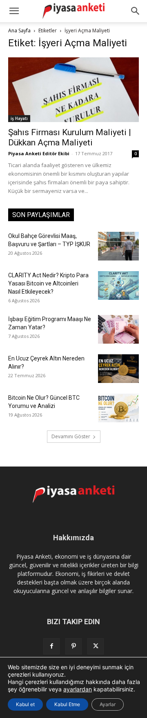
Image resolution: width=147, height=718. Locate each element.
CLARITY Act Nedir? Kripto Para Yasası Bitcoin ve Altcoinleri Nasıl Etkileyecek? (48, 283)
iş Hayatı (19, 118)
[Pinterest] (73, 646)
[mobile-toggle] (14, 11)
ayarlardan (77, 689)
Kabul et (25, 704)
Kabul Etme (67, 704)
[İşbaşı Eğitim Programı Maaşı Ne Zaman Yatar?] (118, 329)
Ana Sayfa (19, 30)
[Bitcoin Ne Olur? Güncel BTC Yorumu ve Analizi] (118, 408)
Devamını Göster (70, 436)
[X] (95, 646)
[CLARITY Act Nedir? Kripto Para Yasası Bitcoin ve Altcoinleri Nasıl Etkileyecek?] (118, 285)
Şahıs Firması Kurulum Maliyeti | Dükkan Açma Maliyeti (69, 137)
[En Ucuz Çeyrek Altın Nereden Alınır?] (118, 368)
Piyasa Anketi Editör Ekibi (38, 153)
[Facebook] (51, 646)
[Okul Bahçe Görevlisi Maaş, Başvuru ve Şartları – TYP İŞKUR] (118, 246)
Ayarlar (108, 704)
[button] (135, 11)
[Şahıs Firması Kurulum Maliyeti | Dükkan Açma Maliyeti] (73, 89)
